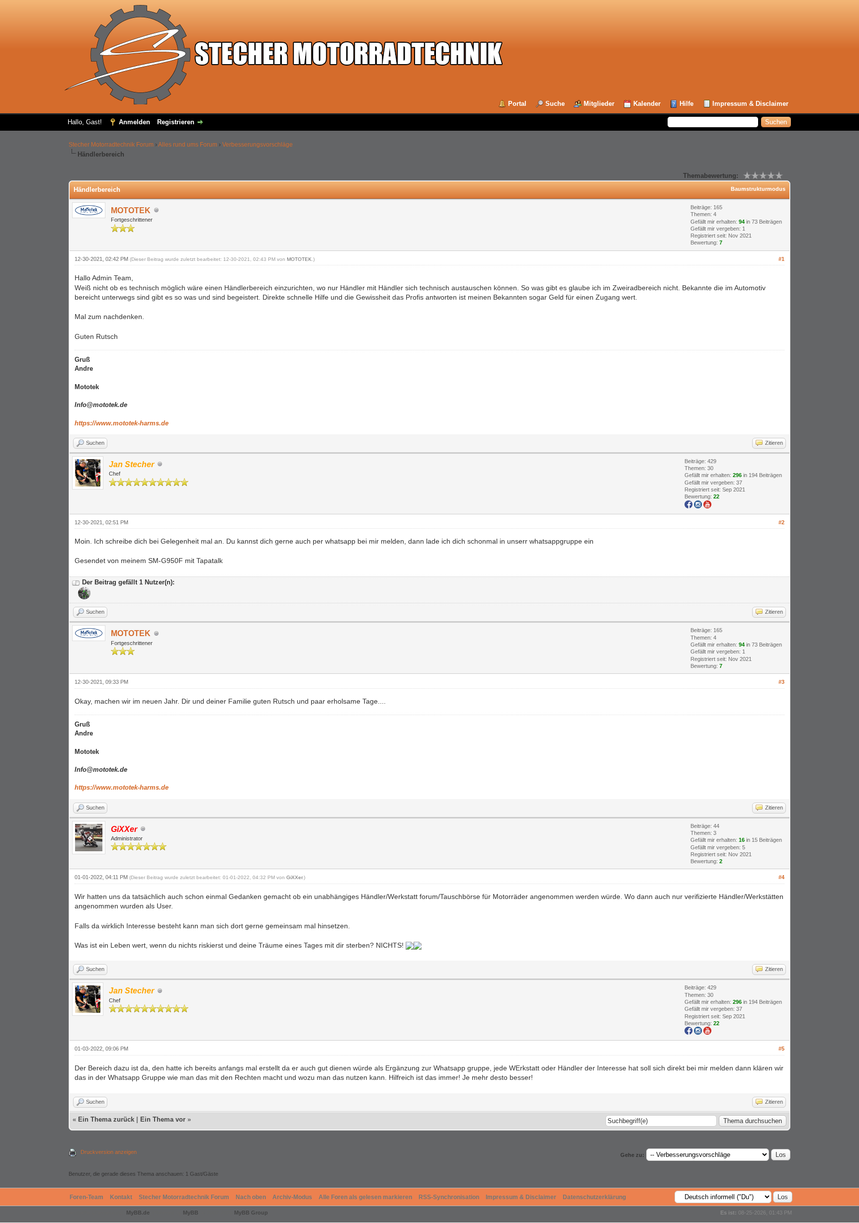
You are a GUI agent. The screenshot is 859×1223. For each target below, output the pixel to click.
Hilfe (686, 103)
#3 (781, 682)
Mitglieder (599, 103)
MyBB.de (138, 1213)
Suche (555, 103)
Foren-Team (86, 1197)
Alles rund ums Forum (187, 144)
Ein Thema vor (162, 1119)
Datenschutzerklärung (594, 1197)
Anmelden (134, 122)
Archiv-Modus (292, 1197)
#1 (781, 259)
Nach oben (251, 1197)
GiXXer (294, 877)
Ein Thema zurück (106, 1119)
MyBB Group (251, 1213)
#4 (781, 877)
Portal (517, 103)
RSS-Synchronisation (449, 1197)
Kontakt (121, 1197)
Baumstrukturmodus (758, 189)
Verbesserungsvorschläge (257, 144)
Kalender (647, 103)
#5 (781, 1049)
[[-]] (76, 582)
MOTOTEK (131, 210)
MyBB (190, 1213)
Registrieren (175, 122)
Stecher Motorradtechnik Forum (111, 144)
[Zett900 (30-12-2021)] (83, 597)
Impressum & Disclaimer (750, 103)
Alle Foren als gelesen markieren (365, 1197)
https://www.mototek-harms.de (122, 423)
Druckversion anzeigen (109, 1152)
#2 (781, 522)
